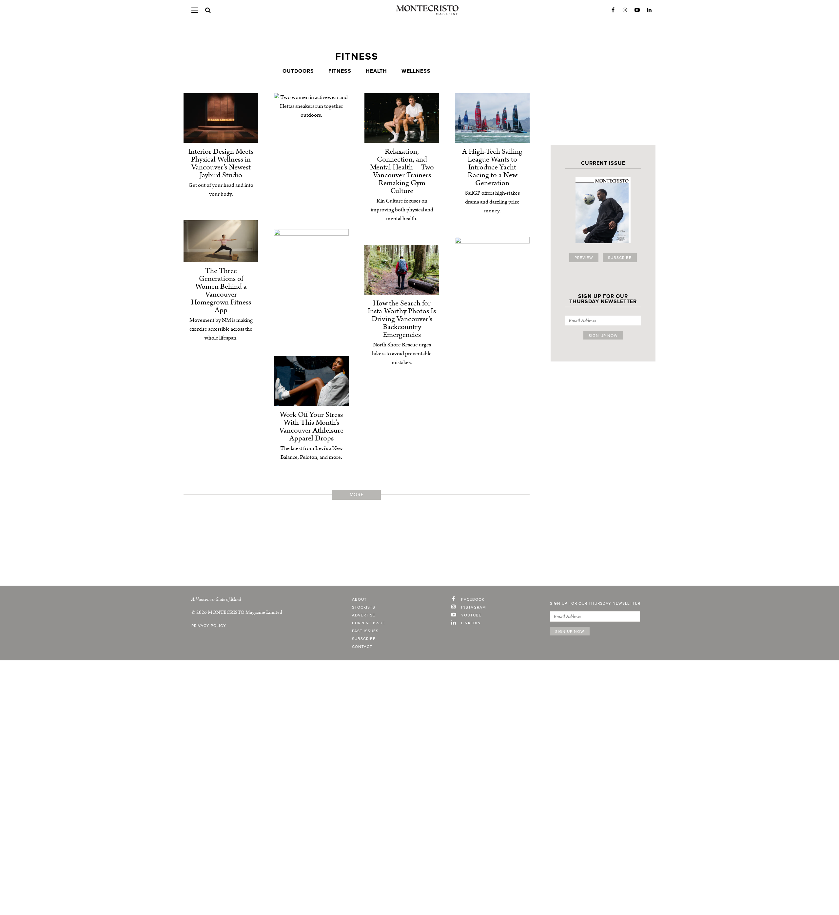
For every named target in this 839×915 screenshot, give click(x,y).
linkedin (471, 623)
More (357, 494)
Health (376, 71)
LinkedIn (649, 10)
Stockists (363, 607)
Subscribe (620, 257)
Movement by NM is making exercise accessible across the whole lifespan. (221, 329)
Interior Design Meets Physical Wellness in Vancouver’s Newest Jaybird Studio (220, 163)
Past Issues (365, 631)
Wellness (416, 71)
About (359, 599)
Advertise (363, 615)
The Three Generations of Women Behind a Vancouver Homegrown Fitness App (221, 290)
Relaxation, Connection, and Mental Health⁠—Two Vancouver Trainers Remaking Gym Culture (402, 171)
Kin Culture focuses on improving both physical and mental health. (402, 210)
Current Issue (368, 623)
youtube (471, 615)
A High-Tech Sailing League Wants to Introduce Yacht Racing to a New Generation (492, 167)
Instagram (625, 10)
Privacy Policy (208, 625)
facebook (472, 599)
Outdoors (298, 71)
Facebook (613, 10)
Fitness (339, 71)
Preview (584, 257)
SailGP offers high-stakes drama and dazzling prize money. (492, 202)
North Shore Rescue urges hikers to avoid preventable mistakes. (402, 353)
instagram (473, 607)
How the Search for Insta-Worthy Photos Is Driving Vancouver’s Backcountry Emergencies (402, 319)
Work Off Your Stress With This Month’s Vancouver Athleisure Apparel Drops (311, 426)
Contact (362, 646)
